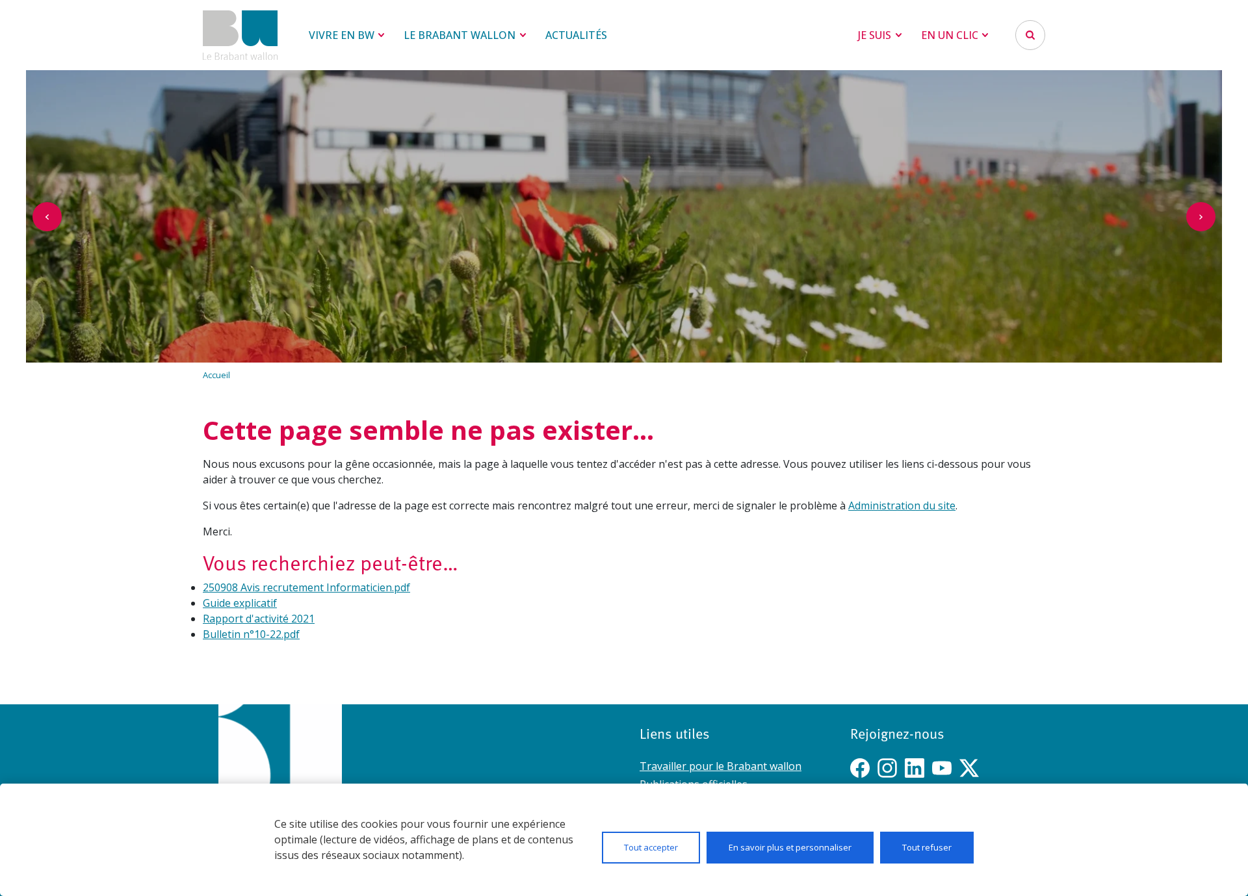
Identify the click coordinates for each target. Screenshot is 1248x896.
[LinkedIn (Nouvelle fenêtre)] (914, 768)
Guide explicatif (240, 603)
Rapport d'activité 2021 (259, 618)
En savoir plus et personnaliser (790, 847)
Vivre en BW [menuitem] (341, 35)
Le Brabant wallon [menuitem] (459, 35)
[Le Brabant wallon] (240, 35)
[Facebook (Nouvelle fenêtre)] (860, 768)
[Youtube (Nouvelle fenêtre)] (942, 768)
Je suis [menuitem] (874, 35)
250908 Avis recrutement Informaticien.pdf (306, 587)
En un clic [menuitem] (949, 35)
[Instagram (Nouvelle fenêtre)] (887, 768)
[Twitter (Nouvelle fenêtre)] (969, 768)
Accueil (216, 375)
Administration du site (902, 505)
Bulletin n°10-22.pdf (251, 634)
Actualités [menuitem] (576, 35)
